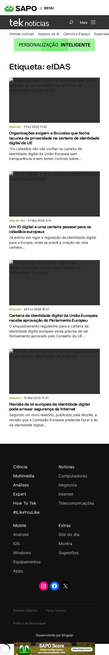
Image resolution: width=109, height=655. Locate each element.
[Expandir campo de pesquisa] (71, 22)
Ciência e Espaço (76, 34)
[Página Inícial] (29, 22)
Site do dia (17, 220)
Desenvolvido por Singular (54, 635)
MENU (49, 8)
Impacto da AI (48, 34)
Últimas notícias (21, 34)
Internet (15, 127)
